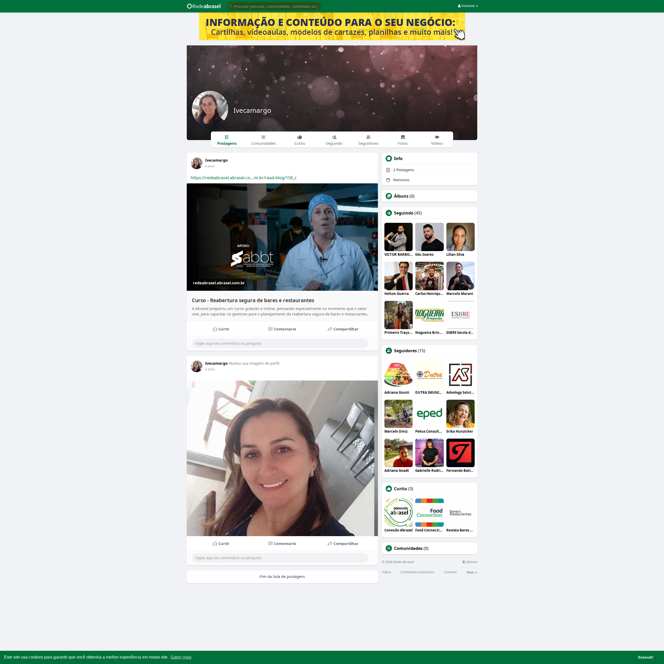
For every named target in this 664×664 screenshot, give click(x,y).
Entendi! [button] (645, 657)
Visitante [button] (467, 5)
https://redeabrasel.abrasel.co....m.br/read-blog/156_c (244, 178)
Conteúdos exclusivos (417, 572)
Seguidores (405, 351)
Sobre (386, 572)
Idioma (471, 562)
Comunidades (408, 548)
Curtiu (400, 489)
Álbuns (401, 196)
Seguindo (403, 213)
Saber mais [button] (180, 657)
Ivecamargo (252, 110)
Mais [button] (471, 572)
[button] (274, 6)
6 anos (210, 166)
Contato (450, 572)
